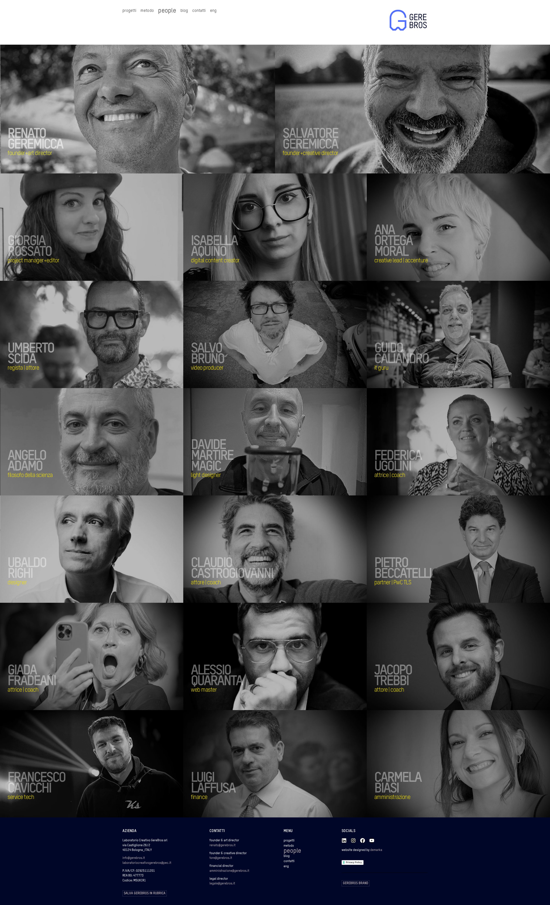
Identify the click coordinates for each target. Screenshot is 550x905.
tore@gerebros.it (220, 857)
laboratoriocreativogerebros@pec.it (146, 862)
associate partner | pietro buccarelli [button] (419, 591)
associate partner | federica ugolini (418, 484)
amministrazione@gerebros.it (229, 870)
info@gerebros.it (133, 857)
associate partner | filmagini (230, 376)
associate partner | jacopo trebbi (416, 698)
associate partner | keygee (412, 376)
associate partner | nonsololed (231, 484)
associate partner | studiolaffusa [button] (416, 806)
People (167, 11)
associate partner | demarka (47, 591)
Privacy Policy (354, 862)
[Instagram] (353, 840)
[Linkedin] (344, 840)
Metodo (147, 11)
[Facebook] (362, 840)
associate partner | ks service (48, 806)
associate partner (405, 269)
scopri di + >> (35, 162)
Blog (184, 11)
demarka (376, 850)
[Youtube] (371, 840)
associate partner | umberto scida (51, 376)
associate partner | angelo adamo (51, 484)
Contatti (199, 11)
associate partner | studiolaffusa (233, 806)
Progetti (129, 11)
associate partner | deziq (227, 698)
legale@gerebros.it (222, 883)
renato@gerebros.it (222, 845)
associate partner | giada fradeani (51, 698)
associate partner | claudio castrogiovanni (241, 591)
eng (213, 11)
